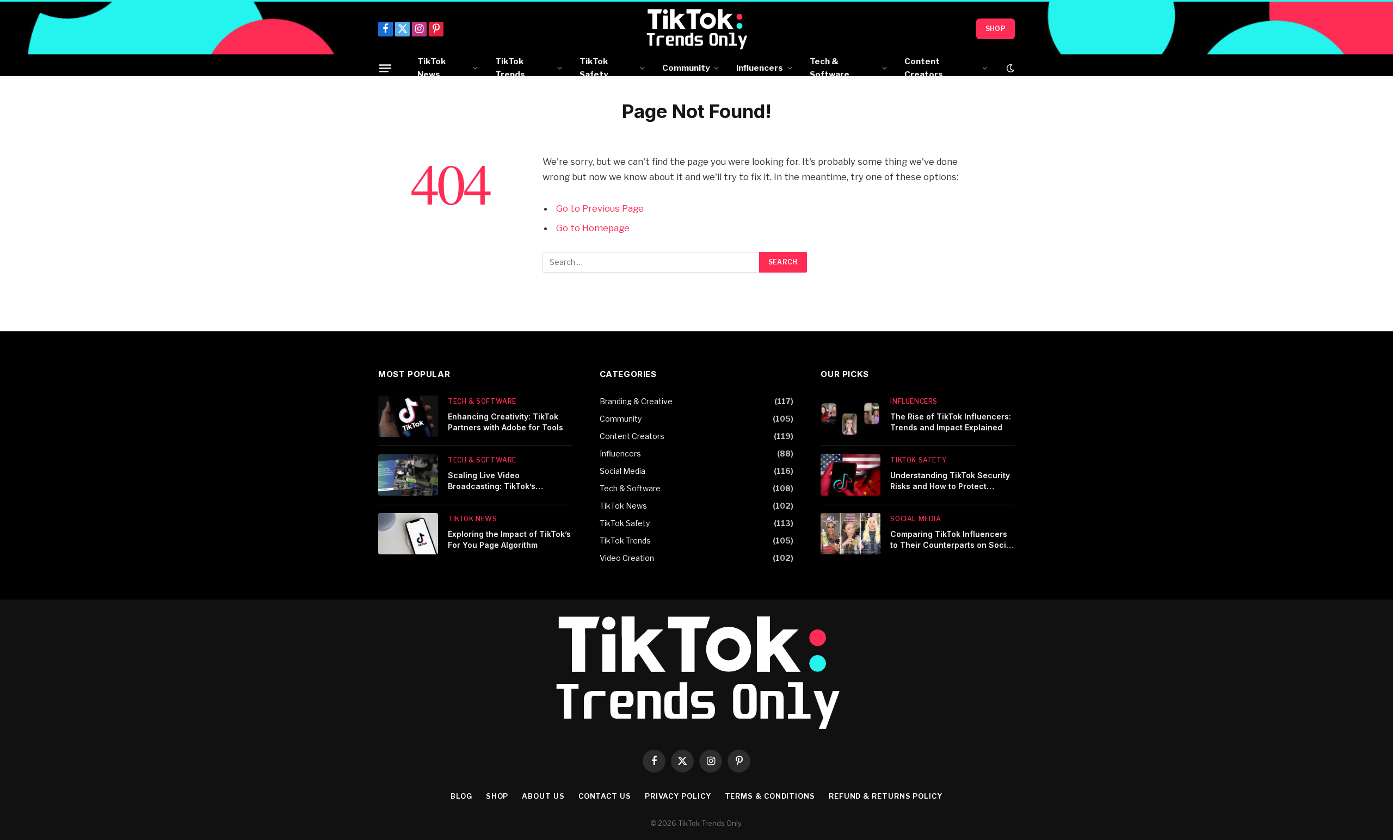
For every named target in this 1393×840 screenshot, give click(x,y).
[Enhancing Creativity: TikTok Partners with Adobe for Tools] (408, 416)
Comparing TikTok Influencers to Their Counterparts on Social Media (951, 540)
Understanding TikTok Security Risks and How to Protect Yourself (950, 481)
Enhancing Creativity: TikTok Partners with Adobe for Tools (505, 422)
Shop (995, 28)
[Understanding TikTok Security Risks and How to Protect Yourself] (850, 475)
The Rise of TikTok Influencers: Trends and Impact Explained (950, 422)
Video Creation (627, 558)
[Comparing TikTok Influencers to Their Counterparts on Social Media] (850, 533)
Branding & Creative (636, 401)
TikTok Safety (594, 68)
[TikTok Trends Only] (697, 29)
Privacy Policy (678, 796)
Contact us (604, 796)
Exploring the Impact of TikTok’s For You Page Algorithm (509, 539)
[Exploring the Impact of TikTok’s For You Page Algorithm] (408, 533)
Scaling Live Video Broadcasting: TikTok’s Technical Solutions (491, 481)
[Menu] (385, 68)
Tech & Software (829, 68)
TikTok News (431, 68)
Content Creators (923, 68)
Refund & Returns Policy (885, 796)
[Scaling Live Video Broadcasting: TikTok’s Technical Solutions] (408, 475)
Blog (461, 796)
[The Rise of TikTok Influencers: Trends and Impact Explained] (850, 416)
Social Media (622, 470)
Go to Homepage (593, 228)
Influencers (759, 68)
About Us (543, 796)
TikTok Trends (510, 68)
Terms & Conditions (770, 796)
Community (686, 68)
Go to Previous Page (600, 208)
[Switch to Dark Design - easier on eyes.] (1009, 68)
